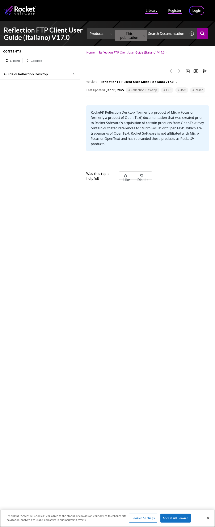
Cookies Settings (143, 518)
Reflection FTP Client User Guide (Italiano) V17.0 (132, 52)
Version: (91, 82)
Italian (199, 90)
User (183, 90)
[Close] (208, 518)
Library (151, 10)
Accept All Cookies (175, 518)
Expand (15, 60)
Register (174, 10)
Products (97, 33)
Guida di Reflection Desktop (26, 74)
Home (90, 52)
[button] (144, 35)
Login (196, 10)
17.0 (168, 90)
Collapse (36, 60)
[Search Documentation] (202, 33)
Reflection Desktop (144, 90)
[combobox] (150, 33)
